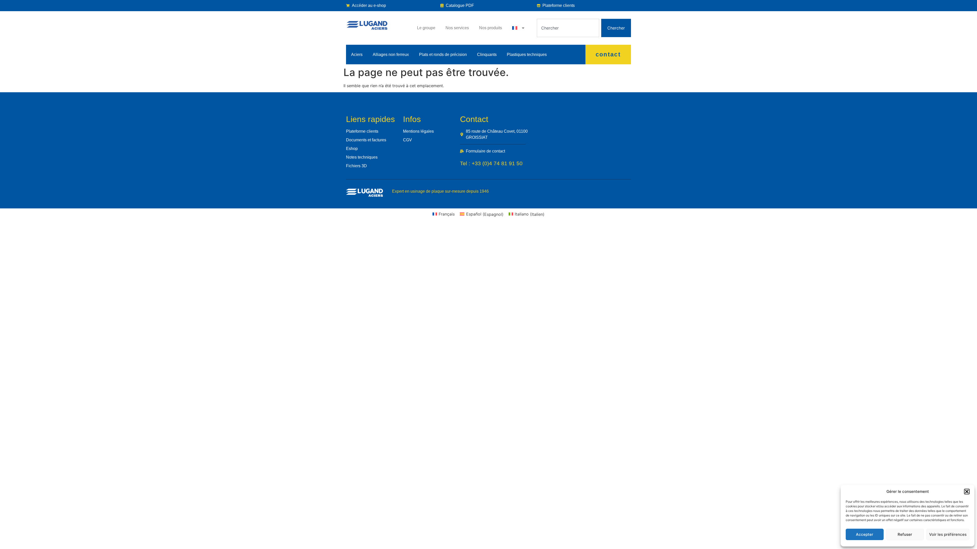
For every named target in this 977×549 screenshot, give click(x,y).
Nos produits (490, 28)
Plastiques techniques (527, 54)
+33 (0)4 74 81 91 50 (497, 163)
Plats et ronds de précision (443, 54)
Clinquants (487, 54)
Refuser (905, 534)
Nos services (457, 28)
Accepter (864, 534)
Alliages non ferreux (391, 54)
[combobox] (568, 28)
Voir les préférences (948, 534)
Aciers (357, 54)
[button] (966, 491)
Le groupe (426, 28)
